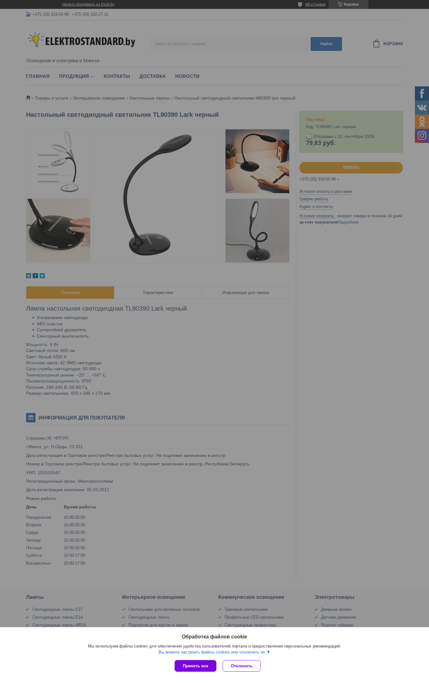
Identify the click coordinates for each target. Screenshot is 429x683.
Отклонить (242, 666)
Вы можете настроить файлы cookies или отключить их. (212, 652)
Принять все (195, 666)
